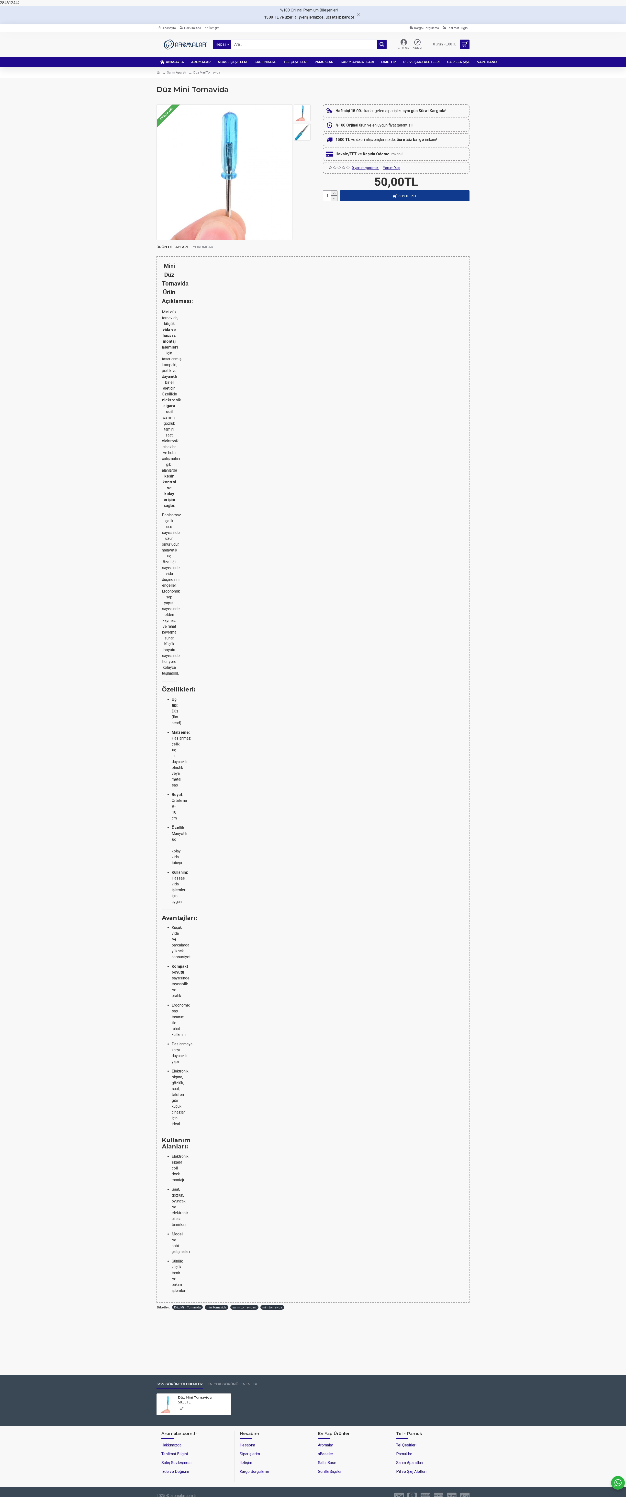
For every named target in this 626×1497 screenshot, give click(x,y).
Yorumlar (203, 247)
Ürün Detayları (172, 247)
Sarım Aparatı (176, 72)
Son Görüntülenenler (179, 1384)
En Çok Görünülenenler (232, 1384)
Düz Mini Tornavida (187, 1307)
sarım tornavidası (244, 1307)
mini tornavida (216, 1307)
